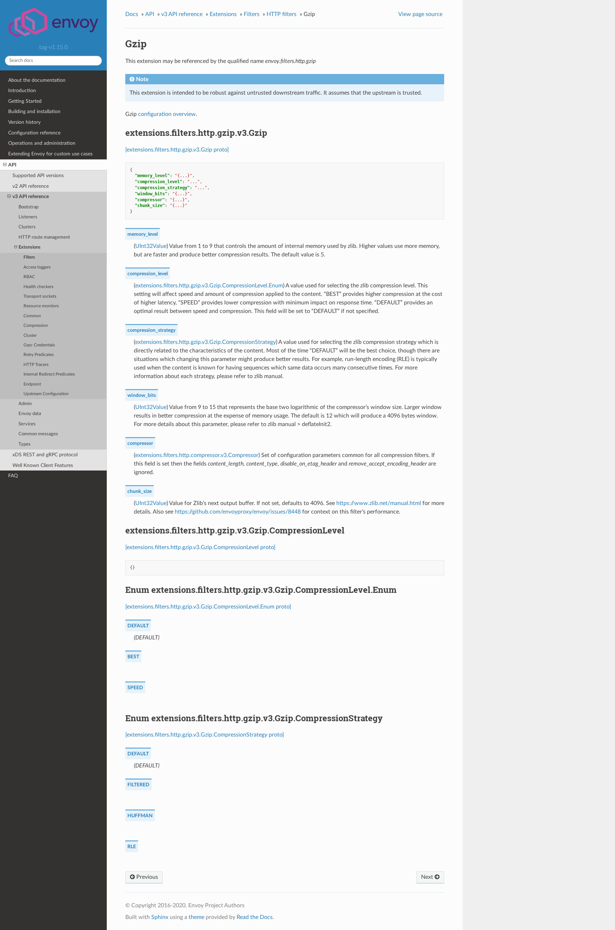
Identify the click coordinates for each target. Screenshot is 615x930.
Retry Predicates (38, 355)
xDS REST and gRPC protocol (45, 454)
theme (196, 917)
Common (32, 316)
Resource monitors (41, 306)
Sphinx (159, 917)
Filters (29, 257)
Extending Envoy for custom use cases (50, 153)
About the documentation (36, 80)
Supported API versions (38, 175)
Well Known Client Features (42, 465)
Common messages (38, 434)
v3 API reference (30, 196)
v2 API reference (30, 186)
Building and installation (34, 111)
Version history (24, 122)
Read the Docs (255, 917)
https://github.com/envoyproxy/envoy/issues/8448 (238, 512)
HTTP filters (281, 14)
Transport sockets (39, 296)
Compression (35, 326)
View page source (420, 14)
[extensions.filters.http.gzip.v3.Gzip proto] (177, 150)
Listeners (28, 217)
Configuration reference (34, 132)
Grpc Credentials (39, 345)
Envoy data (30, 413)
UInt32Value (151, 246)
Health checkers (38, 287)
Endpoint (32, 384)
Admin (25, 404)
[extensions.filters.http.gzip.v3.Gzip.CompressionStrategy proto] (204, 735)
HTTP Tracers (35, 365)
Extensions (30, 247)
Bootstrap (28, 207)
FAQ (13, 475)
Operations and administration (41, 143)
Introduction (22, 90)
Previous (146, 877)
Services (27, 424)
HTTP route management (44, 237)
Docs (131, 14)
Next (428, 877)
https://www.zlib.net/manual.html (378, 503)
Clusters (27, 227)
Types (25, 444)
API (12, 165)
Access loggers (37, 267)
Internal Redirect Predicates (49, 374)
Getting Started (25, 101)
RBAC (29, 277)
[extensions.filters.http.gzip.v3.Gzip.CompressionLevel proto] (200, 547)
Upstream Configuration (46, 394)
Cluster (30, 336)
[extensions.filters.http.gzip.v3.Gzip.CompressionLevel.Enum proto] (208, 607)
